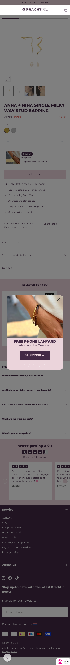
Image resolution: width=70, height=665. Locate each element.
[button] (4, 10)
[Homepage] (35, 10)
